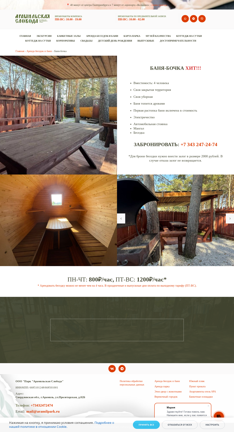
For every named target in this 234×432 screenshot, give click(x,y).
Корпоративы (65, 40)
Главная (25, 36)
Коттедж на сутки (189, 36)
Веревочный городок (166, 396)
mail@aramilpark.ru (43, 411)
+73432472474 (42, 405)
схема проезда (159, 5)
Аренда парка (161, 386)
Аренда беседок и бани (102, 36)
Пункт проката (197, 386)
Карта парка (132, 36)
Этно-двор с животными (168, 391)
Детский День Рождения (115, 40)
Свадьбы (86, 40)
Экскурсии (44, 36)
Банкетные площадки (201, 396)
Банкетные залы (69, 36)
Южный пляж (197, 381)
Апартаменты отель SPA (202, 391)
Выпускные (145, 40)
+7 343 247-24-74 (199, 144)
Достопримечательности (178, 40)
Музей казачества (158, 36)
